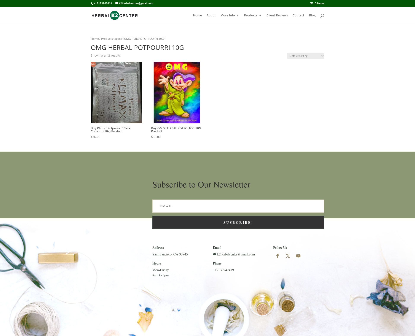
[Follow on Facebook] (277, 256)
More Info (227, 15)
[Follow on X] (288, 256)
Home (197, 15)
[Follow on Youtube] (298, 256)
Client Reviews (277, 15)
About (211, 15)
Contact (298, 15)
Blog (312, 15)
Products (250, 15)
